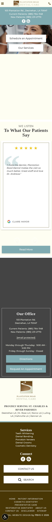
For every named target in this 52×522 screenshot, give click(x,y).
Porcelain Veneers (25, 439)
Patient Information (30, 499)
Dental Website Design (17, 515)
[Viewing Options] (5, 517)
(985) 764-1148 (35, 14)
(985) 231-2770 (33, 17)
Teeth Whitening (25, 433)
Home (12, 499)
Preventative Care (26, 505)
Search (28, 479)
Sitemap (42, 511)
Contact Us (26, 468)
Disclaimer (28, 511)
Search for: (5, 77)
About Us (41, 508)
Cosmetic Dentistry (26, 445)
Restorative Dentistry (19, 508)
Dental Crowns (23, 442)
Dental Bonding (24, 436)
